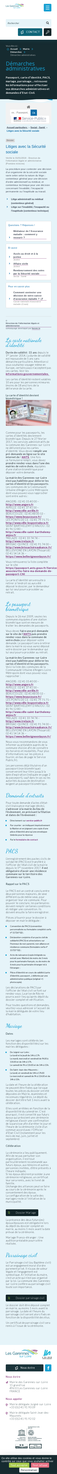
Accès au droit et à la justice (25, 255)
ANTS (25, 457)
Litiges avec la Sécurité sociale (23, 130)
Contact (33, 31)
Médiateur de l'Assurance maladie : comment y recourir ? (28, 234)
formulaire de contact (27, 839)
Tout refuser (40, 1465)
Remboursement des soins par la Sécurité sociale (28, 272)
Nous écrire (28, 1367)
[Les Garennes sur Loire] (15, 5)
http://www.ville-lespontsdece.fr (27, 522)
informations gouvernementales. (27, 373)
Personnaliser (29, 1470)
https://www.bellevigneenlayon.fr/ (28, 556)
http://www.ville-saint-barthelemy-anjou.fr (28, 534)
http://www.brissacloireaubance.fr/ (29, 547)
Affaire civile (20, 263)
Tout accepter (19, 1465)
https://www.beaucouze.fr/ (24, 516)
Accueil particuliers (17, 127)
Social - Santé (38, 127)
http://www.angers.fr (20, 504)
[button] (47, 7)
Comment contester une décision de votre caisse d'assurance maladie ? (27, 295)
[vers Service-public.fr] (30, 119)
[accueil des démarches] (28, 106)
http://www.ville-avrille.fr (22, 510)
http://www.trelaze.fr (20, 541)
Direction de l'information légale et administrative (22, 324)
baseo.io (36, 328)
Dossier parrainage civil (30, 1298)
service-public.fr (34, 820)
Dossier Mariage (26, 1212)
